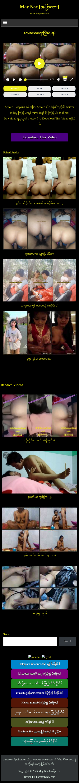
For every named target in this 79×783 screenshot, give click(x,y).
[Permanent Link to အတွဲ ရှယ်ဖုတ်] (39, 588)
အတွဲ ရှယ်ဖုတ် (39, 613)
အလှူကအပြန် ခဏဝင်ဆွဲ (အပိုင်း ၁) (39, 306)
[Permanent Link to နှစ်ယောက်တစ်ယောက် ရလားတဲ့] (39, 529)
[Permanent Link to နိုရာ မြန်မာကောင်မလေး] (39, 333)
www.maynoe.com (43, 760)
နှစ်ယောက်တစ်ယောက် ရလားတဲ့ (40, 555)
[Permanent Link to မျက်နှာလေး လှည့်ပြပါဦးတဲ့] (39, 228)
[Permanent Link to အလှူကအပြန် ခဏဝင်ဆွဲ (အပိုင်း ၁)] (39, 280)
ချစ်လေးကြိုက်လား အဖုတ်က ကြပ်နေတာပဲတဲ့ (39, 203)
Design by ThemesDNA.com (39, 777)
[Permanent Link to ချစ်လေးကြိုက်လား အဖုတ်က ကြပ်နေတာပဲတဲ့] (39, 178)
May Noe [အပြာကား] (39, 7)
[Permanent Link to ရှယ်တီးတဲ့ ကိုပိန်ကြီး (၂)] (39, 472)
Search (7, 634)
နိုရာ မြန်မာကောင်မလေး (39, 359)
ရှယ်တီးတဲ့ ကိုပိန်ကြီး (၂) (39, 497)
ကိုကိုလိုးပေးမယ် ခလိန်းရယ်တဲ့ (40, 440)
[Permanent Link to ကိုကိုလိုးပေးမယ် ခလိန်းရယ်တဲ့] (39, 415)
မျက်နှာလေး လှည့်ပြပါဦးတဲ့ (39, 254)
